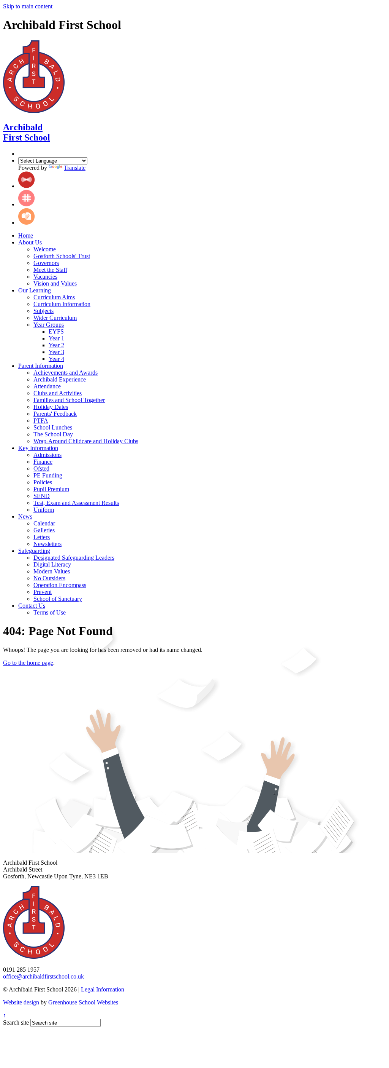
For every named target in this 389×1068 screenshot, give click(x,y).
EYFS (56, 331)
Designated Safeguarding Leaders (73, 557)
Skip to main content (27, 6)
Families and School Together (69, 400)
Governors (46, 263)
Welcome (44, 249)
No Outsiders (49, 578)
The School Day (53, 434)
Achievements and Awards (65, 372)
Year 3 (56, 352)
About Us (30, 242)
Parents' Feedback (55, 413)
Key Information (38, 448)
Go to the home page (28, 662)
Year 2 (56, 345)
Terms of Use (49, 612)
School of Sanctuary (57, 598)
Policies (42, 482)
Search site (16, 1022)
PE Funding (47, 475)
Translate (74, 167)
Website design (21, 1002)
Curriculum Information (61, 304)
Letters (41, 537)
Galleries (44, 530)
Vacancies (45, 276)
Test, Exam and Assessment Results (76, 503)
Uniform (43, 509)
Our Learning (34, 290)
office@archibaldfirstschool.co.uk (43, 976)
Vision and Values (55, 283)
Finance (42, 461)
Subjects (43, 311)
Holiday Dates (50, 407)
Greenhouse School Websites (83, 1002)
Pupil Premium (51, 489)
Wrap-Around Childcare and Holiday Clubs (85, 441)
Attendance (47, 386)
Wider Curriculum (55, 317)
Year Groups (48, 324)
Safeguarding (34, 551)
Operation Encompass (59, 585)
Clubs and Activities (57, 393)
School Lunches (52, 427)
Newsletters (47, 544)
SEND (41, 496)
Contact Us (31, 605)
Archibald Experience (59, 379)
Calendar (44, 523)
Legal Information (102, 989)
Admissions (47, 455)
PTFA (40, 420)
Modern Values (51, 571)
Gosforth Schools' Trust (61, 256)
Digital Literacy (52, 564)
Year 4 (56, 359)
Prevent (42, 592)
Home (25, 235)
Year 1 (56, 338)
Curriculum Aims (54, 297)
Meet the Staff (50, 270)
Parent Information (40, 365)
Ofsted (41, 468)
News (25, 516)
